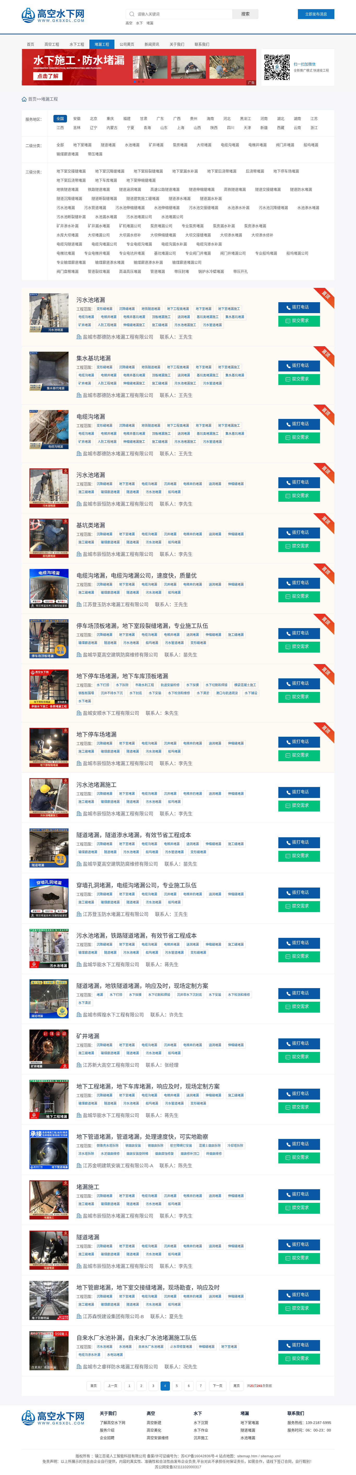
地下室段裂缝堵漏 (148, 171)
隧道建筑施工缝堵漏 (142, 198)
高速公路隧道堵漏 (165, 189)
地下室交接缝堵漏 (71, 171)
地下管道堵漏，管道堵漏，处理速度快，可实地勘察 (142, 1136)
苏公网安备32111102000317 (178, 1467)
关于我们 (177, 44)
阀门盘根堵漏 (67, 271)
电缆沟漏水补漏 (174, 244)
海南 (210, 118)
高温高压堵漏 (130, 271)
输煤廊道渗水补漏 (148, 262)
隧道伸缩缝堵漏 (201, 189)
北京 (93, 118)
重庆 (110, 118)
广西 (177, 118)
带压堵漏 (95, 154)
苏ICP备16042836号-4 (199, 1456)
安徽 (77, 118)
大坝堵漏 (204, 145)
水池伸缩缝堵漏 (167, 208)
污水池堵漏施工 (96, 785)
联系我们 (202, 44)
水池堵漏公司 (172, 217)
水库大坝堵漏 (67, 235)
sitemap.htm (247, 1456)
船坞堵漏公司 (297, 253)
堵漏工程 (102, 44)
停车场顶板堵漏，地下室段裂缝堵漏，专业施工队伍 (142, 626)
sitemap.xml (270, 1456)
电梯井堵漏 (257, 145)
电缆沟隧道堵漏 (69, 244)
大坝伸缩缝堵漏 (163, 235)
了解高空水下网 (112, 1423)
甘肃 (143, 118)
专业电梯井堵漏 (97, 253)
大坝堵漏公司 (99, 235)
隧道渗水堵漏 (180, 198)
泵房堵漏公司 (161, 226)
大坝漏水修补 (130, 235)
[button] (135, 82)
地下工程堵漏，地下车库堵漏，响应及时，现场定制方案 (148, 1086)
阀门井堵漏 (285, 145)
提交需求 (300, 320)
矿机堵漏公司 (130, 226)
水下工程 (77, 44)
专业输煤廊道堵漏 (71, 262)
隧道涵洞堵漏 (130, 189)
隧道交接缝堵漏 (268, 189)
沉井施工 (201, 1438)
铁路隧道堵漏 (99, 189)
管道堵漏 (157, 271)
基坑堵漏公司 (165, 253)
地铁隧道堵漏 (67, 189)
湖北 (280, 118)
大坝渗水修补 (262, 235)
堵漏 (149, 23)
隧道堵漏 (108, 145)
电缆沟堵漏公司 (104, 244)
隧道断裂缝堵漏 (104, 198)
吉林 (77, 128)
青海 (147, 128)
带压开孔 (240, 271)
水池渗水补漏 (238, 208)
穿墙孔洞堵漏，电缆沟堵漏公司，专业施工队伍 (136, 885)
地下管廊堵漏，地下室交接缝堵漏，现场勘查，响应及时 (148, 1287)
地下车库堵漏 (106, 180)
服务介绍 (107, 1430)
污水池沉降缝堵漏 (273, 208)
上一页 (112, 1386)
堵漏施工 (87, 1187)
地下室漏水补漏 (185, 171)
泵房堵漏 (180, 145)
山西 (197, 128)
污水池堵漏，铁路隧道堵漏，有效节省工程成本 (136, 935)
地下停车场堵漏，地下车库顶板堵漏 (122, 676)
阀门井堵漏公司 (233, 253)
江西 (60, 128)
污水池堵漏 (66, 208)
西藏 (280, 128)
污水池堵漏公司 (139, 217)
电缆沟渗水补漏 (209, 244)
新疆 (264, 128)
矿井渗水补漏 (67, 226)
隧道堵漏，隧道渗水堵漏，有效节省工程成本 (133, 835)
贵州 (193, 118)
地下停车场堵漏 (286, 171)
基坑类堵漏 (90, 525)
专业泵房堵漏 (193, 226)
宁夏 (130, 128)
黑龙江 (245, 118)
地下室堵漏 (82, 145)
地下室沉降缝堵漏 (109, 171)
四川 (230, 128)
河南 (264, 118)
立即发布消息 (316, 14)
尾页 (237, 1386)
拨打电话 (300, 307)
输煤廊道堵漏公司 (186, 262)
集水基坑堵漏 (93, 358)
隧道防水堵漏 (301, 189)
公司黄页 (127, 44)
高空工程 (52, 44)
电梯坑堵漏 (66, 253)
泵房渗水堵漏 (255, 226)
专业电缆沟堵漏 (139, 244)
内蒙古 (112, 128)
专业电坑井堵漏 (132, 253)
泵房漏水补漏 (224, 226)
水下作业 (201, 1430)
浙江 (314, 128)
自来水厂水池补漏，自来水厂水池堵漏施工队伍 (136, 1338)
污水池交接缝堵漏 (203, 208)
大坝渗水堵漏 (231, 235)
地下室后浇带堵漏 (221, 171)
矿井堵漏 (156, 145)
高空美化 (154, 1430)
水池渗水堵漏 (308, 208)
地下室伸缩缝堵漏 (141, 180)
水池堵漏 (132, 145)
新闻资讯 (152, 44)
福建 (127, 118)
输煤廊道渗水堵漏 (109, 262)
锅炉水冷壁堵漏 (211, 271)
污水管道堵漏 (95, 208)
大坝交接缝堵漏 (198, 235)
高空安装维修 (158, 1438)
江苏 (314, 118)
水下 (139, 23)
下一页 (217, 1386)
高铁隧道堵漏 (235, 189)
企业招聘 (107, 1438)
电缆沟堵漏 (230, 145)
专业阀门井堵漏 (198, 253)
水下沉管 (201, 1423)
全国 (60, 118)
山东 (164, 128)
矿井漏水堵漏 (99, 226)
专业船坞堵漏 (266, 253)
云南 (297, 128)
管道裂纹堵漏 (99, 271)
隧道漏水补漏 (211, 198)
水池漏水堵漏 (106, 217)
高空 (129, 23)
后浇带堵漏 (255, 171)
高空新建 (154, 1423)
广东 (160, 118)
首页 (30, 44)
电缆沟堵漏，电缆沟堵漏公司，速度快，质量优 (136, 575)
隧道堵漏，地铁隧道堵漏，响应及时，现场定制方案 (142, 986)
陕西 (214, 128)
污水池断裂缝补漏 (71, 217)
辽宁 (93, 128)
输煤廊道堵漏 (67, 154)
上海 (180, 128)
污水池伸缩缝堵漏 (130, 208)
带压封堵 (181, 271)
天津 (247, 128)
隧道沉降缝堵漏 (69, 198)
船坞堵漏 (311, 145)
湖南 (297, 118)
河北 (227, 118)
